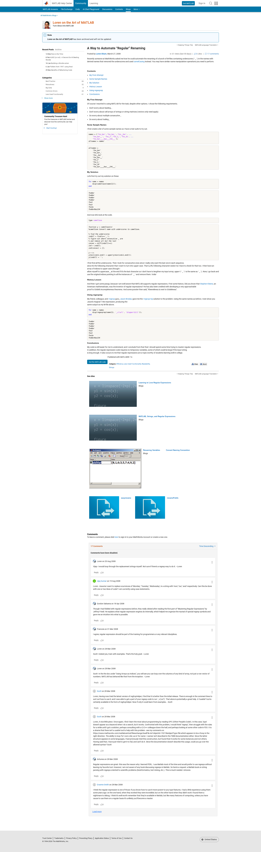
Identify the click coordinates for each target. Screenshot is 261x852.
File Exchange (66, 9)
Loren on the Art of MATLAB (73, 22)
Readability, (146, 364)
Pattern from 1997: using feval (61, 67)
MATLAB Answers (50, 9)
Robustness (65, 84)
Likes (199, 54)
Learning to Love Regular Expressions (155, 383)
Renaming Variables (151, 450)
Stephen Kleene (206, 284)
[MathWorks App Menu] (216, 3)
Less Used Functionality (65, 94)
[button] (210, 3)
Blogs (128, 9)
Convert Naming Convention (178, 450)
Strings (111, 367)
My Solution (94, 83)
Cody (77, 9)
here (116, 537)
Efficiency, (119, 364)
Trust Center (47, 838)
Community (80, 3)
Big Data (65, 88)
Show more (48, 98)
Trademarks (59, 838)
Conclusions (94, 94)
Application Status (102, 838)
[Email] (203, 364)
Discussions (107, 9)
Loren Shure (101, 54)
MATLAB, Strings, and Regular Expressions (157, 416)
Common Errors (65, 91)
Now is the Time (57, 54)
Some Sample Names (98, 79)
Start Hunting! (51, 128)
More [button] (136, 9)
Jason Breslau (126, 299)
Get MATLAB (188, 3)
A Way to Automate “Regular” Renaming (116, 48)
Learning (94, 3)
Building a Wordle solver (60, 63)
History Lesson (95, 86)
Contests (119, 9)
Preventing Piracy (85, 838)
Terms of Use (116, 838)
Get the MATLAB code (97, 362)
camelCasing (139, 61)
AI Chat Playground (91, 9)
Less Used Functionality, (132, 364)
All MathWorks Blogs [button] (49, 15)
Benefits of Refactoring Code (61, 70)
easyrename (126, 498)
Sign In (203, 4)
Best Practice (65, 81)
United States (210, 839)
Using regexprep (96, 90)
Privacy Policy (71, 838)
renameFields (172, 498)
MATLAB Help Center (62, 3)
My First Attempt (96, 75)
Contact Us (128, 838)
